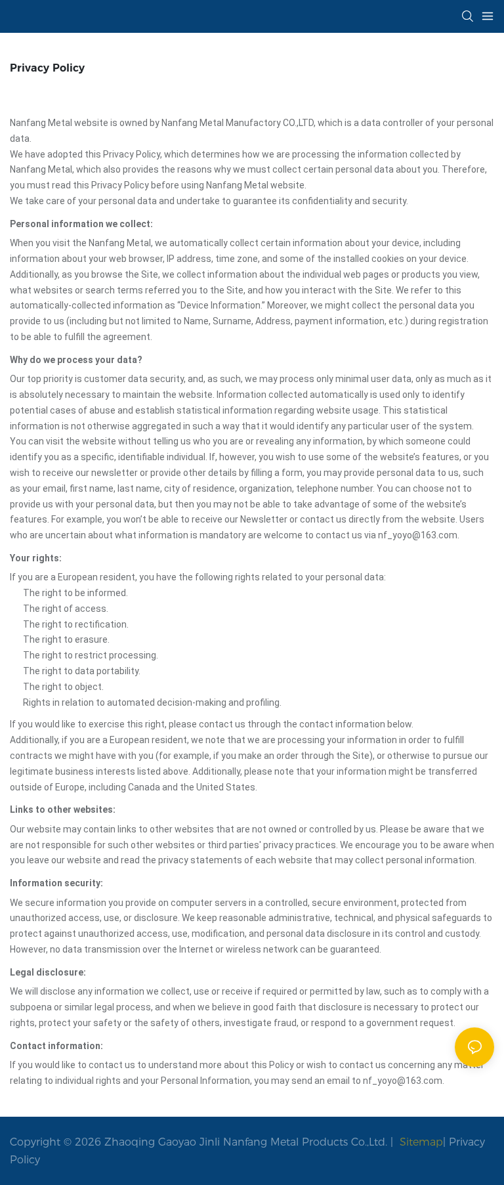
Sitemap (419, 1142)
